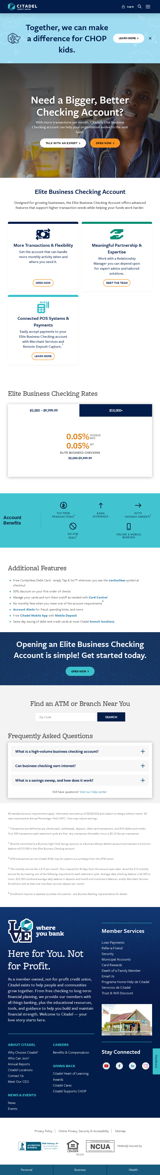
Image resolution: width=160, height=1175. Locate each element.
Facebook (120, 1066)
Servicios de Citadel (116, 987)
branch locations (102, 621)
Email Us (108, 976)
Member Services (123, 931)
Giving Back (64, 1065)
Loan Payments (113, 942)
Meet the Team (117, 283)
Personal (26, 1169)
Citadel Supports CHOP (69, 1091)
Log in (130, 6)
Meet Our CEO (18, 1081)
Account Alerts (24, 609)
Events (13, 1108)
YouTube (107, 1066)
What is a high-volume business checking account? (57, 751)
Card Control (98, 597)
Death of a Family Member (121, 970)
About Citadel (21, 1044)
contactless (117, 580)
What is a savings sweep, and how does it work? (54, 780)
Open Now (43, 283)
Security (108, 953)
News (12, 1102)
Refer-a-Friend (112, 948)
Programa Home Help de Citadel (125, 981)
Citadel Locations (20, 1069)
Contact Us (16, 1075)
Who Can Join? (18, 1058)
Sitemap (120, 1131)
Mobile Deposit (66, 615)
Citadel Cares (62, 1085)
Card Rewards (112, 964)
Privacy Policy (43, 1131)
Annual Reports (19, 1064)
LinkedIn (133, 1066)
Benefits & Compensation (71, 1052)
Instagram (146, 1066)
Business (80, 1169)
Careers (61, 1044)
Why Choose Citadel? (23, 1052)
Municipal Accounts (116, 959)
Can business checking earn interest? (45, 765)
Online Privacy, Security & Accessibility (84, 1131)
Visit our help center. (94, 791)
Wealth (133, 1169)
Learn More (43, 356)
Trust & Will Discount (117, 993)
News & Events (22, 1095)
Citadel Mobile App (34, 615)
